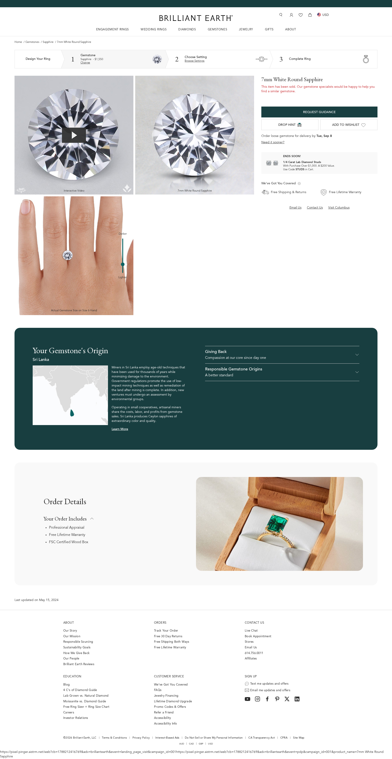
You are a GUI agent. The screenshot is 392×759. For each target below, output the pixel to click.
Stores (249, 641)
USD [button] (210, 744)
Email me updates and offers (270, 690)
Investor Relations (75, 718)
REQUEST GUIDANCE (319, 112)
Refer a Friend (164, 712)
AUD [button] (181, 744)
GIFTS (269, 29)
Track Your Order (166, 630)
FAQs (158, 690)
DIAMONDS (187, 29)
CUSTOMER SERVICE (169, 676)
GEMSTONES (217, 29)
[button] (282, 354)
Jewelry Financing (166, 695)
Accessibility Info (165, 723)
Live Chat (251, 630)
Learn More (120, 429)
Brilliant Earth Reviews (78, 664)
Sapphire (48, 42)
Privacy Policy (141, 738)
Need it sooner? (272, 142)
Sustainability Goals (77, 647)
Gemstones (32, 42)
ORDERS (160, 622)
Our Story (70, 630)
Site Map (298, 738)
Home (19, 42)
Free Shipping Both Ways (171, 641)
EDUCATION (72, 676)
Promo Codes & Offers (170, 706)
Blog (66, 684)
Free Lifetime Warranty (67, 535)
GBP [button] (201, 744)
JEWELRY (246, 29)
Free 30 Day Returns (168, 636)
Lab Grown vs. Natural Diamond (86, 695)
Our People (71, 658)
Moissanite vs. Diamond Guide (84, 701)
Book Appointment (258, 636)
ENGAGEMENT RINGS (112, 29)
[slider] (123, 264)
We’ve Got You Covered (171, 684)
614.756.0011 (254, 653)
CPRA (283, 738)
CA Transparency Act (261, 738)
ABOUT (290, 29)
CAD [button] (191, 744)
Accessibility (162, 718)
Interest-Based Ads (167, 738)
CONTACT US (254, 622)
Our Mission (71, 636)
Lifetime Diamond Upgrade (173, 701)
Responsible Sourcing (78, 641)
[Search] (280, 14)
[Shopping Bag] (310, 15)
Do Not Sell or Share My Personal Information (214, 738)
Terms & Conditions (114, 738)
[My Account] (291, 15)
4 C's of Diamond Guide (80, 690)
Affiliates (251, 658)
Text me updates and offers (269, 683)
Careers (68, 712)
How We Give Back (76, 653)
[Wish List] (301, 15)
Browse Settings (194, 61)
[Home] (196, 18)
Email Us (251, 647)
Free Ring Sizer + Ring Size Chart (86, 706)
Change (85, 62)
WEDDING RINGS (154, 29)
